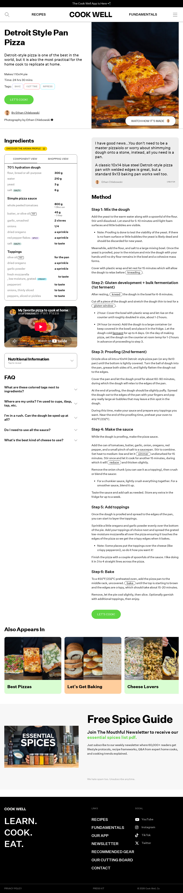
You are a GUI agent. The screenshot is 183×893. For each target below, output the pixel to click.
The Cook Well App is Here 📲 (91, 3)
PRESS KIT (98, 888)
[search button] (6, 14)
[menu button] (175, 15)
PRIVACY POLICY (13, 888)
